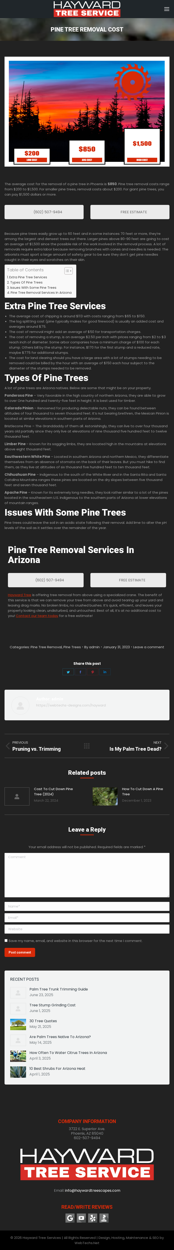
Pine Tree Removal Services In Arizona (41, 292)
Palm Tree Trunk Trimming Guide (58, 989)
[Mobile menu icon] (166, 9)
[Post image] (17, 796)
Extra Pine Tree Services (28, 277)
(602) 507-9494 (47, 212)
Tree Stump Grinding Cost (52, 1005)
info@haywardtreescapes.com (92, 1190)
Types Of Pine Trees (26, 282)
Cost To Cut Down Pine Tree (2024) (53, 791)
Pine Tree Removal (46, 647)
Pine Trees (72, 647)
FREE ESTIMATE (133, 212)
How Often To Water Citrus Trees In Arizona (68, 1053)
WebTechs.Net (87, 1242)
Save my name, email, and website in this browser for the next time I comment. (76, 940)
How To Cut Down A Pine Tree (142, 791)
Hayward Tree (19, 594)
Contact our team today (37, 615)
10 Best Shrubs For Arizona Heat (57, 1068)
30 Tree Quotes (43, 1021)
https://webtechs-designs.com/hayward (71, 705)
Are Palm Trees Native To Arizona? (60, 1037)
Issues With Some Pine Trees (33, 287)
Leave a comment (148, 647)
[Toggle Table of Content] (66, 271)
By (92, 647)
